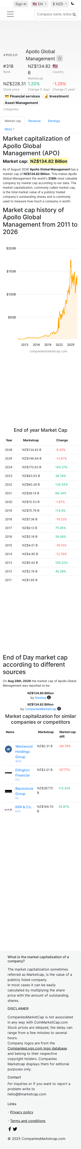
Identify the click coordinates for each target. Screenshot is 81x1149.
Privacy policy (21, 1112)
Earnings (54, 121)
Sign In (20, 4)
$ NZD (58, 4)
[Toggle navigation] (10, 14)
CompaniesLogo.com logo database (37, 1048)
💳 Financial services (22, 96)
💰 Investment (56, 96)
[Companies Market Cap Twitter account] (15, 1130)
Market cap (13, 121)
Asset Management (21, 103)
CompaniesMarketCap (40, 709)
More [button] (8, 129)
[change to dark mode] (73, 4)
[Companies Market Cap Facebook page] (10, 1130)
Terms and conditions (27, 1121)
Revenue (34, 121)
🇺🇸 (38, 4)
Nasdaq (40, 697)
